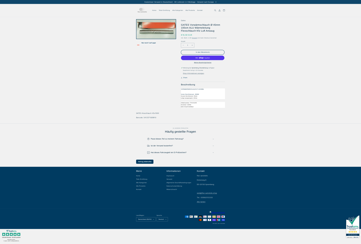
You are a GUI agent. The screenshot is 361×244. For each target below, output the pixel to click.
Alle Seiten (201, 202)
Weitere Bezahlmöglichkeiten (202, 62)
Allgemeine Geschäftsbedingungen (178, 182)
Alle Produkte (141, 186)
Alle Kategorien (141, 182)
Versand (194, 38)
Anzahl (183, 41)
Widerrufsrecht (171, 189)
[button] (215, 10)
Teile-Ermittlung (141, 179)
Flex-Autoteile (221, 223)
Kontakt (138, 189)
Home (138, 176)
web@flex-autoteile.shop (207, 193)
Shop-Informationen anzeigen (193, 73)
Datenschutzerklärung (174, 186)
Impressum (170, 176)
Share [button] (185, 77)
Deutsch (161, 219)
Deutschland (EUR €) (145, 219)
